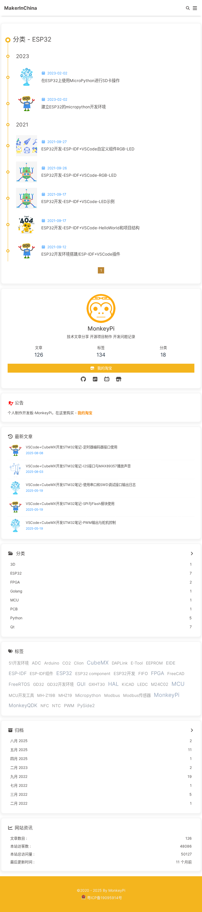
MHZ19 (65, 695)
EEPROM (154, 663)
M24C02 (159, 684)
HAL (113, 684)
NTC (56, 705)
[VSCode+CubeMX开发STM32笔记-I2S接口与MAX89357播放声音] (15, 469)
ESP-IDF (18, 673)
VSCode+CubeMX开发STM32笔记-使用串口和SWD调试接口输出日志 (81, 485)
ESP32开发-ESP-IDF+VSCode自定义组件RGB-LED (87, 148)
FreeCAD (175, 673)
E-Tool (137, 663)
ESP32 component (92, 673)
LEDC (142, 684)
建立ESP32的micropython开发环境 (73, 106)
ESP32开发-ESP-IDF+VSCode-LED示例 (77, 201)
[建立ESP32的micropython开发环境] (26, 103)
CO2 (66, 663)
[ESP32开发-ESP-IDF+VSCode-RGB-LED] (26, 172)
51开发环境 (19, 663)
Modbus (112, 695)
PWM (69, 705)
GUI (81, 684)
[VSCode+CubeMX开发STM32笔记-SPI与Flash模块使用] (15, 507)
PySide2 (86, 705)
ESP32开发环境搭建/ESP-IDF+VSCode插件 (80, 254)
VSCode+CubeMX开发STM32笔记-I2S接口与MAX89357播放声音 (78, 466)
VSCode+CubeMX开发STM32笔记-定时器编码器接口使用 (71, 447)
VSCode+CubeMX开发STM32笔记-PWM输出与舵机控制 (71, 522)
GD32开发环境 (60, 684)
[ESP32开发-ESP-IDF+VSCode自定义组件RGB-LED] (26, 145)
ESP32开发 (124, 673)
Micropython (88, 695)
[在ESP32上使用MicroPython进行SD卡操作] (26, 77)
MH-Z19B (46, 695)
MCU (178, 684)
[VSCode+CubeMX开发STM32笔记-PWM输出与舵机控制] (15, 526)
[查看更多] (191, 553)
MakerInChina (20, 8)
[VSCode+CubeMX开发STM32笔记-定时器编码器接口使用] (15, 450)
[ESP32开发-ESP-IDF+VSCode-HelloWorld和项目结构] (26, 224)
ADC (36, 663)
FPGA (157, 673)
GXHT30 (97, 684)
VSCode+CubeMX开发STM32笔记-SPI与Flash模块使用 (70, 503)
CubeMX (98, 662)
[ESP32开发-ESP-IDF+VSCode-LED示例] (26, 198)
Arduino (51, 663)
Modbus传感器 (137, 695)
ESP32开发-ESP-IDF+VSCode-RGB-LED (79, 175)
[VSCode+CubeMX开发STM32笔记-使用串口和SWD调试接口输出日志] (15, 488)
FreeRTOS (19, 684)
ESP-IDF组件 (41, 673)
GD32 (38, 684)
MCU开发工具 (21, 695)
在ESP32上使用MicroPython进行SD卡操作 (80, 80)
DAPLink (120, 663)
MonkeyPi (166, 695)
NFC (45, 705)
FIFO (143, 673)
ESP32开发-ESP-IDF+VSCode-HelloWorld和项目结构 (90, 227)
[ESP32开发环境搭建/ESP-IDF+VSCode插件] (26, 250)
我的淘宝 (85, 413)
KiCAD (128, 684)
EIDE (170, 663)
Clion (79, 663)
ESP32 (64, 673)
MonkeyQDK (23, 705)
